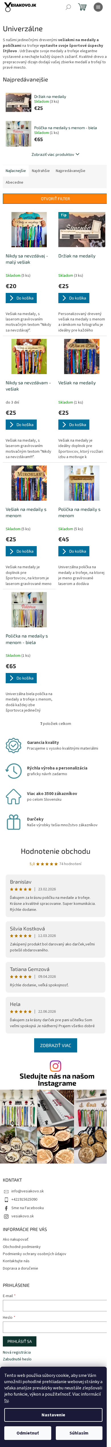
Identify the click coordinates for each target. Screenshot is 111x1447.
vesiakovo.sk (22, 1216)
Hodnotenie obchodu (56, 850)
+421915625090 (24, 1199)
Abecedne (14, 182)
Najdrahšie (41, 171)
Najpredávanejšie (70, 171)
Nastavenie (53, 1415)
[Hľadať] (68, 7)
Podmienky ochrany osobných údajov (34, 1254)
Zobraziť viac (55, 1045)
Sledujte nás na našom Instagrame (57, 1079)
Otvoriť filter (55, 198)
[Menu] (98, 7)
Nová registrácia (17, 1352)
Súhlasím (79, 1433)
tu (6, 1400)
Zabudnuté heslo (17, 1359)
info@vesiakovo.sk (27, 1191)
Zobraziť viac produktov (53, 154)
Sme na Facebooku (27, 1208)
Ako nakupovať (15, 1239)
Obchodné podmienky (22, 1247)
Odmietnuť (28, 1433)
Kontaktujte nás (16, 1261)
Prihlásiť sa (19, 1341)
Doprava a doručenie (20, 1268)
